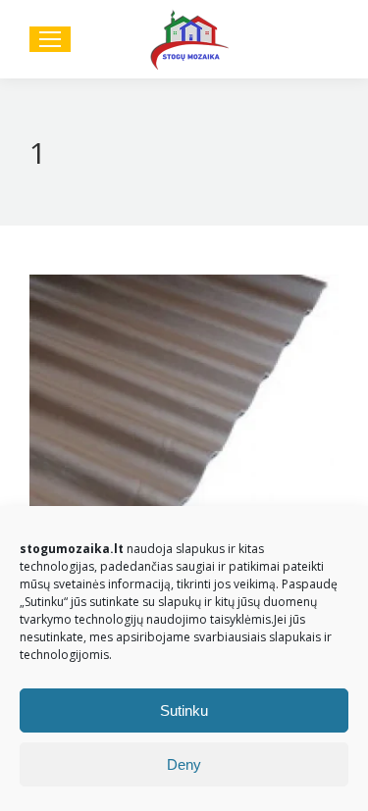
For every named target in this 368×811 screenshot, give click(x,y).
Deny (184, 764)
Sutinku (184, 710)
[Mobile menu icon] (50, 39)
